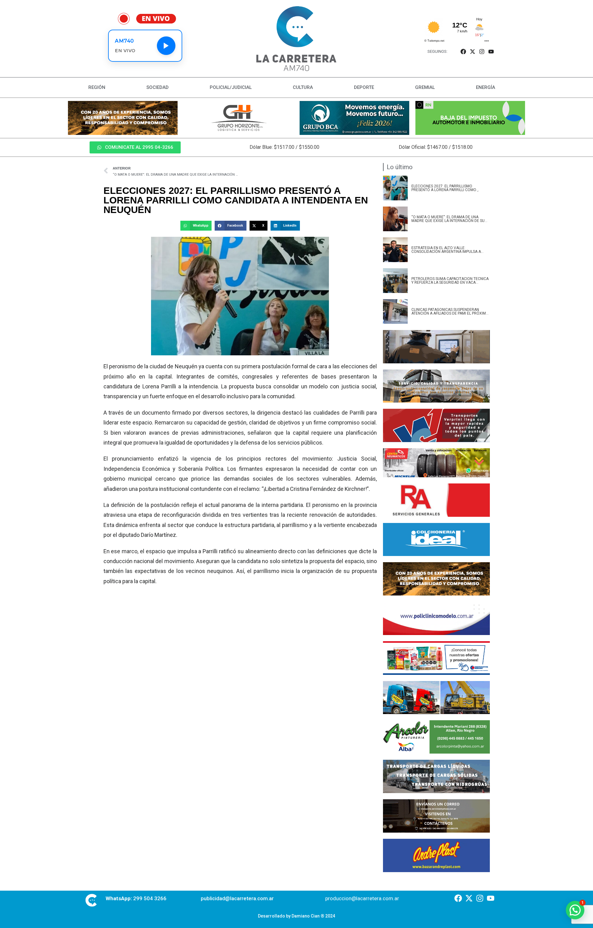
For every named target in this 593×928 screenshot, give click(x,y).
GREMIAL (425, 87)
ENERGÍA (485, 87)
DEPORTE (364, 87)
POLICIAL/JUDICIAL (231, 87)
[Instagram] (482, 51)
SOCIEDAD (157, 87)
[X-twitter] (472, 51)
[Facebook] (463, 51)
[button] (196, 226)
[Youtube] (491, 51)
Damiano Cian (306, 915)
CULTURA (303, 87)
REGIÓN (96, 87)
